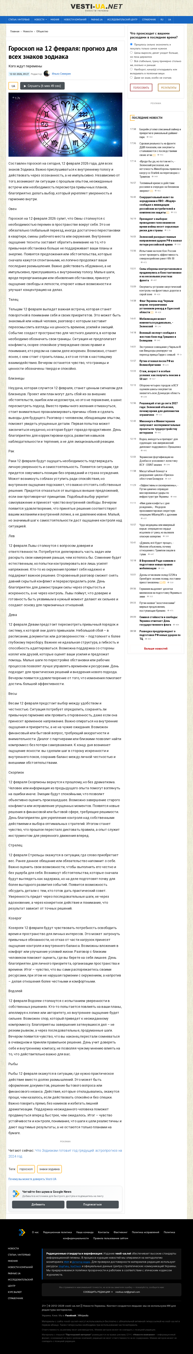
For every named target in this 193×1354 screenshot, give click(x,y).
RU (162, 19)
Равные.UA (97, 19)
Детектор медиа (81, 1261)
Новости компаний (75, 19)
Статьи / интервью (19, 19)
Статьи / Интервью (19, 1255)
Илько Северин (61, 73)
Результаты (168, 88)
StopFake (64, 1266)
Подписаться (92, 1204)
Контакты (103, 1232)
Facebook (70, 1315)
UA (169, 19)
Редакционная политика (57, 1232)
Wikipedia (83, 1315)
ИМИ (66, 1261)
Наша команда (84, 1232)
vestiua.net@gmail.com (127, 1291)
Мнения (55, 19)
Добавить (38, 1204)
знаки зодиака (49, 1169)
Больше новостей (156, 649)
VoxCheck (75, 1266)
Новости (39, 19)
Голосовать (141, 88)
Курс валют (15, 1292)
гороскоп (26, 1169)
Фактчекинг (120, 1232)
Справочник (149, 19)
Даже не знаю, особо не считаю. (152, 78)
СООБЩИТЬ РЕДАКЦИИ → (98, 1291)
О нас (35, 1232)
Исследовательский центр (122, 19)
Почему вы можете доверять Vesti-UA (32, 1179)
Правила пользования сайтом (110, 1238)
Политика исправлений (145, 1232)
